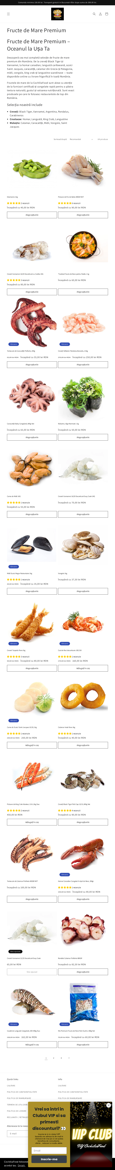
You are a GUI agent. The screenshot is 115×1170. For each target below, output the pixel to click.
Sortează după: (60, 139)
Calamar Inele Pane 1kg (66, 727)
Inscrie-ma (49, 1159)
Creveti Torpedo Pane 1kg (16, 650)
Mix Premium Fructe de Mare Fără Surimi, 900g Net (76, 1031)
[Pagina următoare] (69, 1058)
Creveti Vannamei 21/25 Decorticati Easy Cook (24, 958)
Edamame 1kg (12, 197)
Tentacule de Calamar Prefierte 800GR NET (22, 881)
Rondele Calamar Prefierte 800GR (70, 958)
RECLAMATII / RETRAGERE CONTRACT (23, 1117)
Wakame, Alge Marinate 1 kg (68, 424)
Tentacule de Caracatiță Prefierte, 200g (21, 351)
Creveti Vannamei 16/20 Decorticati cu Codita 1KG (25, 274)
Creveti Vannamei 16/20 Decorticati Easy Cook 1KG (76, 496)
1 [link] (46, 1057)
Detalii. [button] (22, 1165)
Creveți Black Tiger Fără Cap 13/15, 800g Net (74, 804)
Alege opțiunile (32, 214)
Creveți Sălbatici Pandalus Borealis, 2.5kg (73, 351)
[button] (8, 14)
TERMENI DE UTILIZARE (17, 1104)
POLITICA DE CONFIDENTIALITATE (22, 1092)
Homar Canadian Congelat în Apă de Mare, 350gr (76, 881)
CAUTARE (11, 1085)
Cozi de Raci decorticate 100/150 (69, 650)
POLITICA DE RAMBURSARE (19, 1098)
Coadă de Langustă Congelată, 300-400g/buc (23, 1031)
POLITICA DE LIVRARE (16, 1111)
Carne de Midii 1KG (14, 496)
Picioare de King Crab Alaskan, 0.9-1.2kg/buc (23, 804)
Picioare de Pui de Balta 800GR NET (71, 197)
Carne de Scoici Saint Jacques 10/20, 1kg (22, 727)
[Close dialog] (108, 1105)
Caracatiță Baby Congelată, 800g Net (20, 424)
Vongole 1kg (62, 573)
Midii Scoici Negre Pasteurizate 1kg (19, 573)
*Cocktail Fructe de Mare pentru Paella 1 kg (73, 274)
